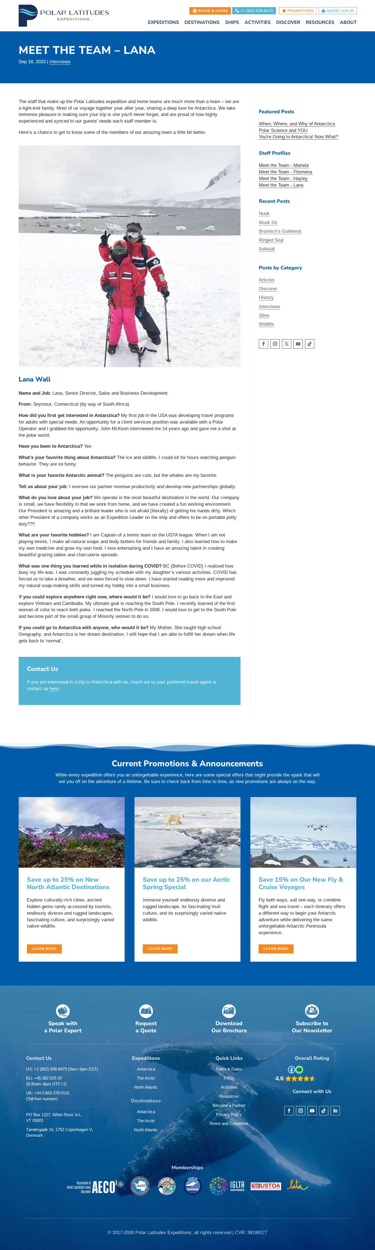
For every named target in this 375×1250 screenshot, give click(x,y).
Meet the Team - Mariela (284, 165)
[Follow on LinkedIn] (335, 1110)
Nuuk (264, 213)
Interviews (60, 61)
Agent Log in (340, 11)
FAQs (229, 1078)
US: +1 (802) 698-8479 (62, 1069)
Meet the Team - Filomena (285, 172)
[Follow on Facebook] (263, 344)
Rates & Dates (229, 1069)
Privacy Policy (229, 1114)
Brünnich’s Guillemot (280, 231)
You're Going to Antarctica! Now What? (298, 136)
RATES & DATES (212, 10)
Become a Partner (229, 1105)
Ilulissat (267, 248)
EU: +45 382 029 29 (46, 1081)
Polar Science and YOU (283, 130)
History (266, 297)
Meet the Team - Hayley (283, 178)
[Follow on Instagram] (275, 344)
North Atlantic (146, 1087)
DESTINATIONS (202, 23)
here (54, 688)
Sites (264, 315)
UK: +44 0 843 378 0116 (47, 1096)
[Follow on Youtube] (298, 344)
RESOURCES (320, 23)
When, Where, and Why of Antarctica (297, 123)
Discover (268, 288)
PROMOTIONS (300, 11)
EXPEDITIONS (163, 23)
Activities (229, 1087)
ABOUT (348, 23)
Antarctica (146, 1069)
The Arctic (146, 1078)
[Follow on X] (286, 344)
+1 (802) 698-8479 (256, 11)
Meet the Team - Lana (281, 185)
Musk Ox (268, 222)
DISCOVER (288, 23)
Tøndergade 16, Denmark (59, 1132)
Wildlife (266, 324)
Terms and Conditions (228, 1123)
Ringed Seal (271, 240)
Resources (229, 1096)
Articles (267, 280)
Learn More (44, 949)
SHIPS (232, 23)
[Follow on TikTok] (309, 344)
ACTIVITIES (258, 23)
